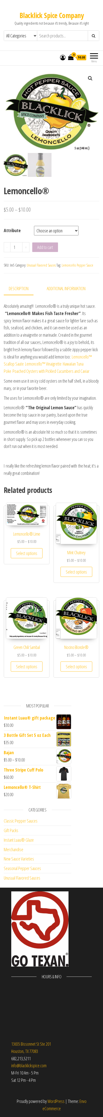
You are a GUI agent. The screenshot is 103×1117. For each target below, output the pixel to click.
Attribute (12, 230)
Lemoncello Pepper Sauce (77, 265)
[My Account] (63, 57)
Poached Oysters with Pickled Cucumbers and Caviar (51, 371)
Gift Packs (11, 830)
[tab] (22, 288)
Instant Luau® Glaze (19, 840)
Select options (26, 553)
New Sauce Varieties (19, 859)
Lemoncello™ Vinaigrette (43, 364)
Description (18, 288)
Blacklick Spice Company (52, 15)
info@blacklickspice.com (28, 1065)
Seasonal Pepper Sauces (22, 868)
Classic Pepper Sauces (21, 821)
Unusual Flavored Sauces (41, 265)
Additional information (66, 288)
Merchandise (13, 849)
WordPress (56, 1101)
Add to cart (45, 247)
